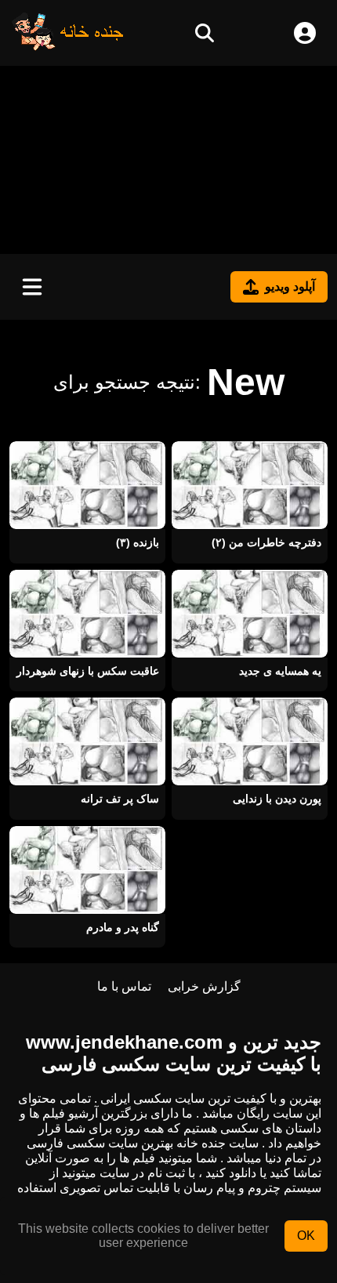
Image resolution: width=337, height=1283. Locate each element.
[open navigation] (32, 287)
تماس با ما (124, 986)
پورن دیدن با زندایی (277, 798)
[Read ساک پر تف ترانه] (87, 741)
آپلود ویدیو (290, 286)
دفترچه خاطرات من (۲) (266, 542)
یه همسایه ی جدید (280, 671)
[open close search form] (204, 33)
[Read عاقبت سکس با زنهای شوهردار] (87, 614)
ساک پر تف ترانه (120, 798)
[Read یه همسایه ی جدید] (250, 614)
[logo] (68, 46)
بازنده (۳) (137, 542)
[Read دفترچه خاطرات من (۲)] (250, 485)
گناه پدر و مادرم (122, 927)
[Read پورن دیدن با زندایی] (250, 741)
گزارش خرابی (204, 986)
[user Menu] (305, 33)
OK (306, 1235)
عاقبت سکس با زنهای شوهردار (87, 671)
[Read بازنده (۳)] (87, 485)
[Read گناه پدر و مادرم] (87, 870)
